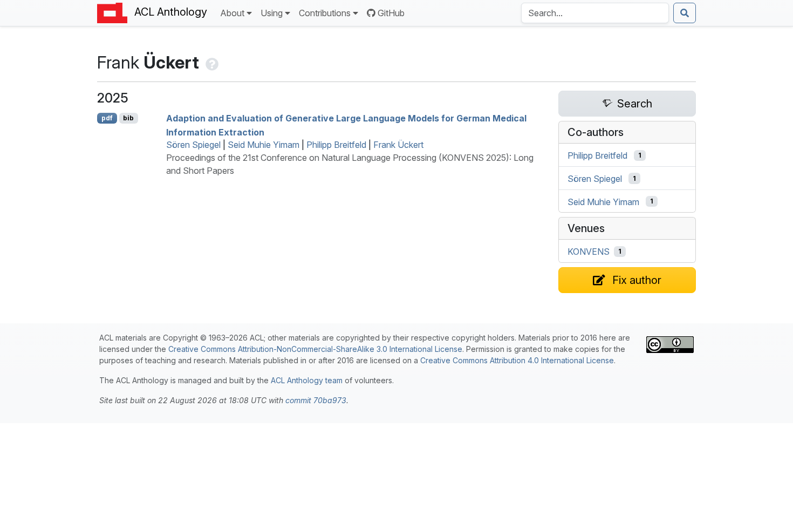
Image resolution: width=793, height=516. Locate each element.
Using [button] (272, 13)
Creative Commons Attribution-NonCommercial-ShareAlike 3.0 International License (315, 349)
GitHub (391, 13)
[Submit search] (684, 13)
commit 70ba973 (315, 400)
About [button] (232, 13)
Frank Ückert (398, 144)
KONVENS (589, 251)
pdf (107, 118)
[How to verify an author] (210, 62)
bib (128, 118)
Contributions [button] (325, 13)
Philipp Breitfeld (336, 144)
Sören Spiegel (193, 144)
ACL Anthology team (307, 380)
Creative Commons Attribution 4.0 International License (517, 360)
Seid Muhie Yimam (263, 144)
